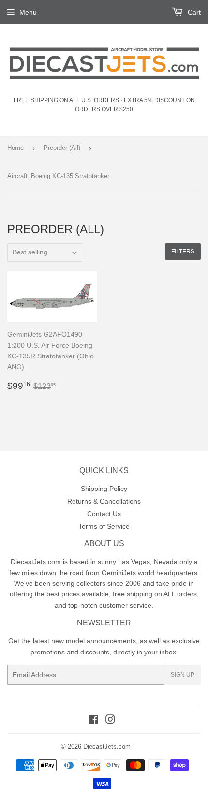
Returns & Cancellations (104, 501)
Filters (182, 251)
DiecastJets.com (107, 746)
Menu (28, 12)
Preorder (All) (62, 147)
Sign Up (182, 674)
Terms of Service (104, 526)
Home (15, 147)
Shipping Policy (104, 488)
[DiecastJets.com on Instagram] (110, 721)
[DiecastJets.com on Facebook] (94, 721)
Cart (193, 12)
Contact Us (104, 514)
